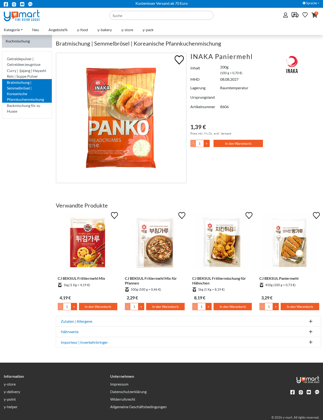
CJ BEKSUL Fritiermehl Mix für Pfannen (151, 280)
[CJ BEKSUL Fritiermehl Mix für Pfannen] (155, 243)
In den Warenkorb (238, 143)
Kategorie (12, 29)
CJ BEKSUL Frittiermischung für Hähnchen (219, 280)
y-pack (148, 29)
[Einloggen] (286, 15)
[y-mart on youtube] (22, 4)
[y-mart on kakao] (30, 4)
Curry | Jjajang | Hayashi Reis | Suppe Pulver (26, 73)
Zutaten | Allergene (76, 321)
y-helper (10, 406)
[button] (314, 15)
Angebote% (58, 29)
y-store (127, 29)
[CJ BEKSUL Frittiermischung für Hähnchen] (222, 243)
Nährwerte (70, 331)
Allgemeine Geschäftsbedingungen (138, 406)
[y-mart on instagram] (14, 4)
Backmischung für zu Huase (23, 108)
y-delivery (12, 391)
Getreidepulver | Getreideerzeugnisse (23, 61)
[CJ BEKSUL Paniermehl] (289, 243)
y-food (82, 29)
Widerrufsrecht (122, 399)
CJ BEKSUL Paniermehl (278, 278)
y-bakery (104, 29)
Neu (35, 29)
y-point (10, 399)
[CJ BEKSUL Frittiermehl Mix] (87, 243)
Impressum (119, 384)
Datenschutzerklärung (128, 391)
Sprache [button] (311, 3)
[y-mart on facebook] (6, 4)
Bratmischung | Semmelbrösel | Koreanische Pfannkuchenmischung (25, 91)
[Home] (25, 15)
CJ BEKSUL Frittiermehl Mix (81, 278)
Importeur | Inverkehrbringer (84, 342)
